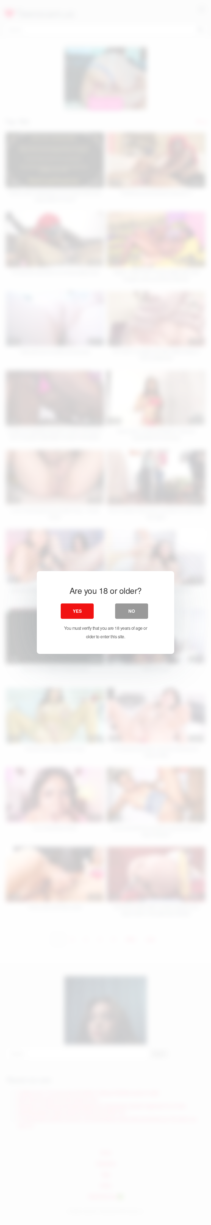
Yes (77, 611)
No (131, 611)
